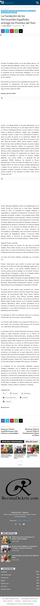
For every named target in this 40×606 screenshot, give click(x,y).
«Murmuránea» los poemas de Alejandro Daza (32, 456)
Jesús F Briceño (7, 26)
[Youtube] (24, 524)
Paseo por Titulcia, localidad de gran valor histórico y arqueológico (10, 431)
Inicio (2, 7)
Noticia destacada (6, 12)
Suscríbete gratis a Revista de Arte (29, 598)
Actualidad (7, 7)
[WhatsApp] (16, 31)
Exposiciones (5, 577)
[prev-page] (19, 461)
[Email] (21, 31)
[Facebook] (3, 31)
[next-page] (21, 461)
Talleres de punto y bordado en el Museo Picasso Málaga (6, 456)
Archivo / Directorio (8, 601)
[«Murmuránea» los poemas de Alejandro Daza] (33, 449)
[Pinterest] (12, 31)
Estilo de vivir (31, 10)
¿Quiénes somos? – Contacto (30, 601)
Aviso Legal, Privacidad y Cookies (10, 598)
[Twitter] (7, 31)
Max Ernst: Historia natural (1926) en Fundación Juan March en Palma (31, 432)
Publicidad (17, 601)
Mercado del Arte (5, 589)
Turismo (14, 12)
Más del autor (32, 441)
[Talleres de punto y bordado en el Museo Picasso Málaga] (7, 449)
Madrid (3, 580)
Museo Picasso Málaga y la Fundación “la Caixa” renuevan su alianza (19, 456)
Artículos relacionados (12, 441)
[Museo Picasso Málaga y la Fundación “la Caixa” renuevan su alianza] (20, 449)
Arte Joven (11, 10)
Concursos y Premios (21, 10)
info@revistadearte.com (24, 520)
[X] (20, 524)
